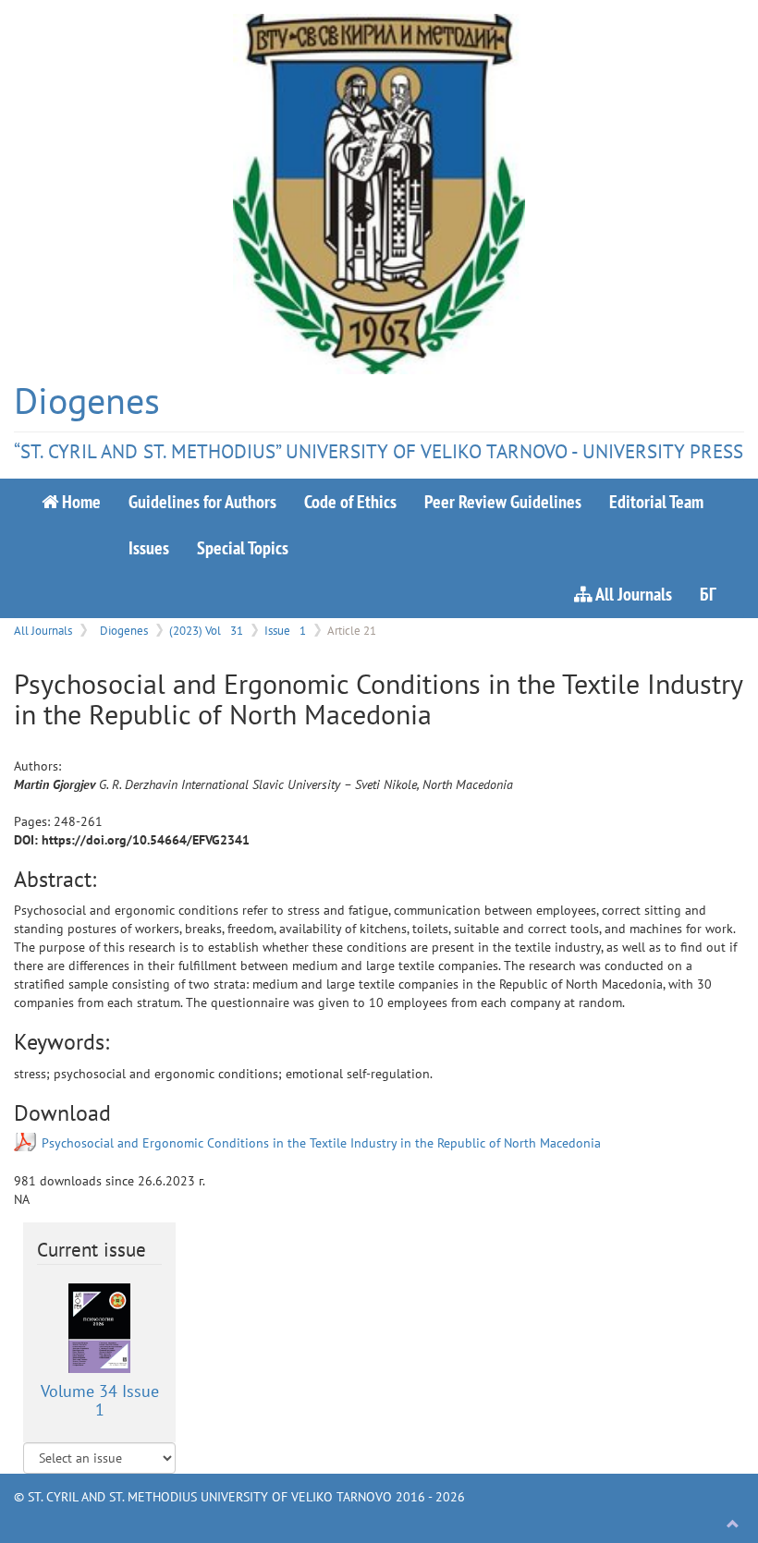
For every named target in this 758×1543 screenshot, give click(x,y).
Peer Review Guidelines (502, 501)
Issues (148, 547)
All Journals (632, 593)
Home (79, 501)
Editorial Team (656, 501)
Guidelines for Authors (202, 501)
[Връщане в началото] (733, 1524)
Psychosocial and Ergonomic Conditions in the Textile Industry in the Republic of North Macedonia (321, 1143)
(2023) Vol (206, 630)
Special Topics (242, 547)
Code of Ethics (350, 501)
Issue (285, 630)
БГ (708, 593)
